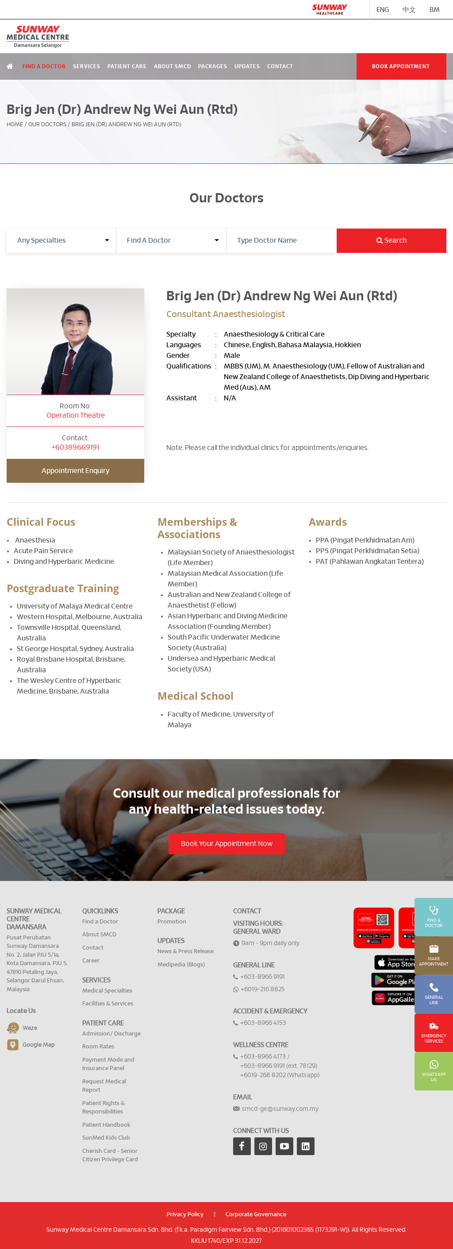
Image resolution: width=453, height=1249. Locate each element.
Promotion (171, 922)
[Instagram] (263, 1146)
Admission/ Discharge (111, 1034)
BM (435, 10)
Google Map (39, 1045)
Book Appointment (401, 66)
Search (395, 240)
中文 (409, 10)
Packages (212, 66)
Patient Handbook (106, 1125)
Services (86, 66)
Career (91, 961)
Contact (280, 66)
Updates (247, 66)
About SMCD (172, 66)
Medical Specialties (107, 991)
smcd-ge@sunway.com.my (280, 1109)
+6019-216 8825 (263, 989)
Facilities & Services (107, 1004)
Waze (30, 1028)
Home (15, 125)
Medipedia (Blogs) (181, 965)
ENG (382, 10)
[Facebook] (242, 1146)
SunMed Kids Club (106, 1138)
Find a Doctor (44, 66)
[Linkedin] (306, 1146)
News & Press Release (185, 951)
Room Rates (98, 1047)
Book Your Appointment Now (227, 843)
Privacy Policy (185, 1215)
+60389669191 (75, 447)
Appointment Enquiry (75, 470)
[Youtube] (284, 1146)
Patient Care (127, 66)
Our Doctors (47, 125)
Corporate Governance (256, 1215)
